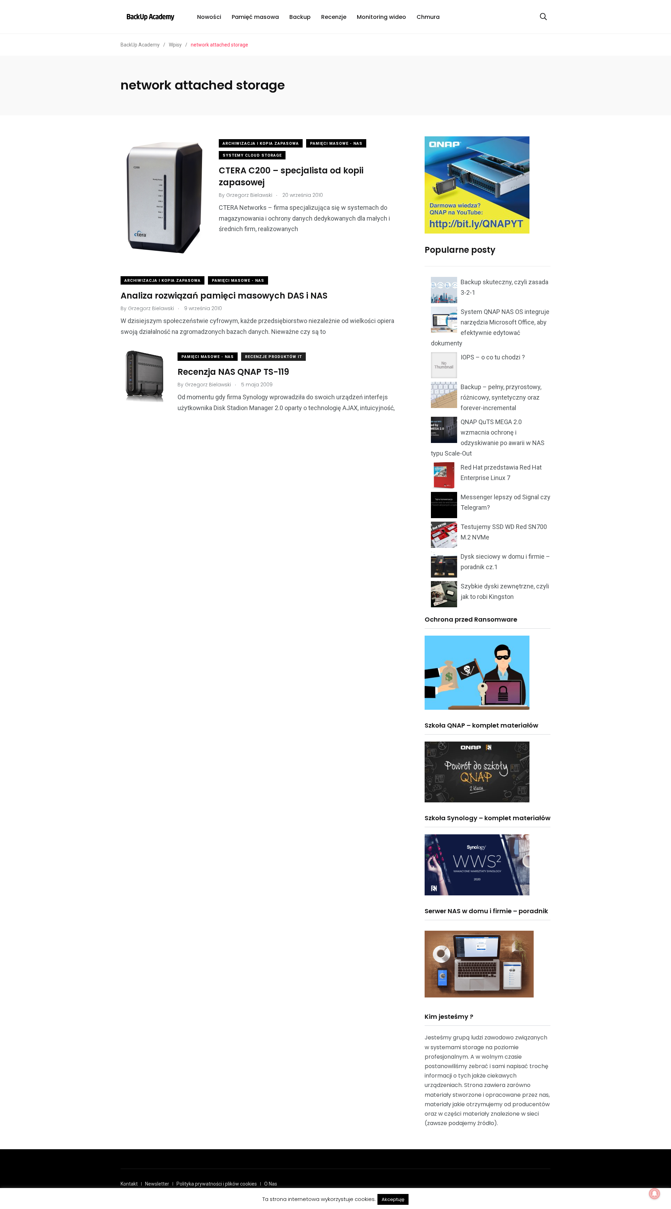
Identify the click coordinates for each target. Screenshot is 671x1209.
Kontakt (129, 1184)
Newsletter (157, 1184)
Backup (300, 17)
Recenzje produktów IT (273, 357)
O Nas (270, 1184)
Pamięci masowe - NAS (336, 143)
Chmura (428, 17)
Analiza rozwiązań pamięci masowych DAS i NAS (224, 295)
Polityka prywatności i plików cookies (216, 1184)
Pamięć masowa (255, 17)
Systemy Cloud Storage (252, 155)
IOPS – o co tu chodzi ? (493, 357)
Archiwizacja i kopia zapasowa (261, 143)
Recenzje (333, 17)
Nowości (209, 17)
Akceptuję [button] (393, 1199)
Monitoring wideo (381, 17)
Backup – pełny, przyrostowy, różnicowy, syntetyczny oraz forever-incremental (501, 397)
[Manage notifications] (654, 1193)
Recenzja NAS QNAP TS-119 (233, 372)
